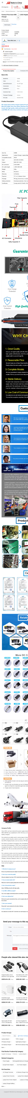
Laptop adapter (5, 1039)
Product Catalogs (23, 1036)
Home (3, 11)
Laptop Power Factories (8, 1076)
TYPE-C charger (19, 1039)
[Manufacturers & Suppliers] (14, 2)
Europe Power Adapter (8, 1064)
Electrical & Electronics (10, 11)
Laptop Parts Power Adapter (10, 1079)
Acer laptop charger (6, 1044)
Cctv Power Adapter (22, 1064)
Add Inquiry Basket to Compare (10, 65)
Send (15, 948)
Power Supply (6, 1061)
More (3, 1086)
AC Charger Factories (8, 1072)
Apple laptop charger (21, 1042)
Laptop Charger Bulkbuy (9, 1083)
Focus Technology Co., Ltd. (19, 1091)
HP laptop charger (6, 1042)
